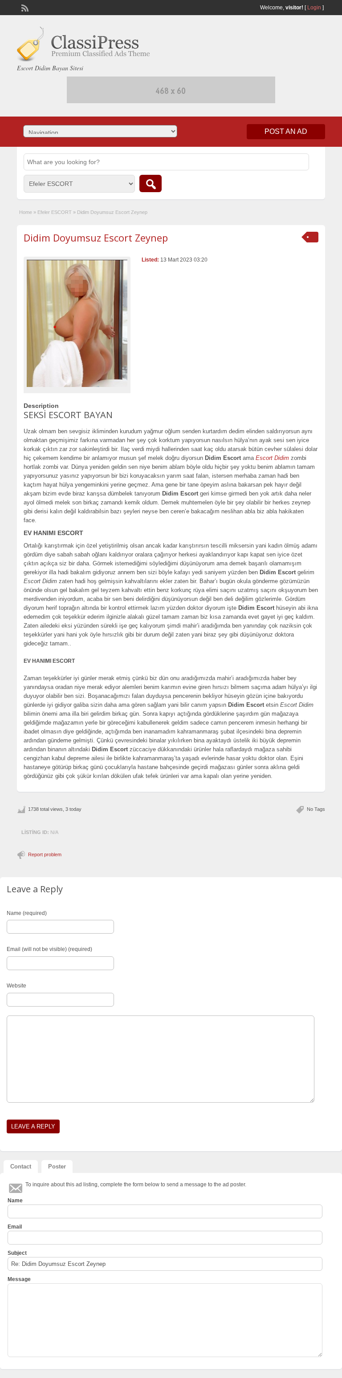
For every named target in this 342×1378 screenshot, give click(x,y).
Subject (17, 1253)
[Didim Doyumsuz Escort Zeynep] (77, 323)
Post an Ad (286, 131)
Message (19, 1279)
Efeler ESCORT (54, 212)
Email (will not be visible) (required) (49, 949)
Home (25, 212)
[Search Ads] (150, 183)
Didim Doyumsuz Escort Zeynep (96, 237)
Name (15, 1200)
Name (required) (27, 913)
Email (15, 1227)
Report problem (44, 854)
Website (16, 986)
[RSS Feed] (24, 7)
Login (314, 7)
